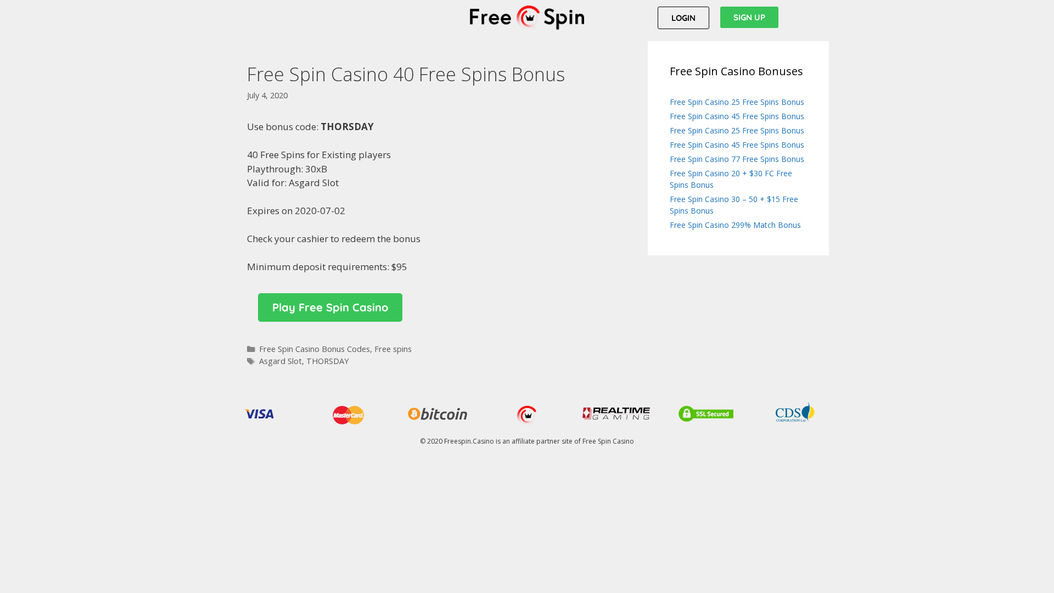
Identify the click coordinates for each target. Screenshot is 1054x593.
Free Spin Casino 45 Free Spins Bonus (737, 116)
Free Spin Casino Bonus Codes (314, 349)
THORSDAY (327, 361)
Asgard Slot (280, 361)
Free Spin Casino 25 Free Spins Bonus (737, 102)
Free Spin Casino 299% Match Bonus (735, 225)
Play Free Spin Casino (330, 307)
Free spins (393, 349)
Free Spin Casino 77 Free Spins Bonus (737, 159)
